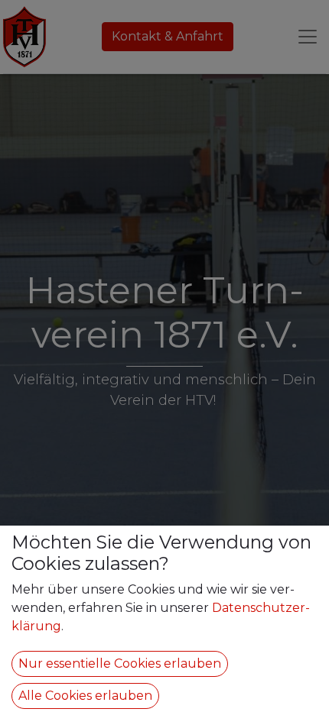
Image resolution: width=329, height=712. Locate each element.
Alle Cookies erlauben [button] (85, 695)
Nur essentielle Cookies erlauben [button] (119, 663)
